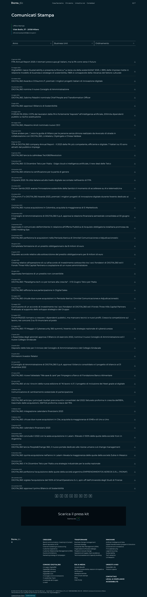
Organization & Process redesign (85, 549)
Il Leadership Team (49, 578)
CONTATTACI (111, 576)
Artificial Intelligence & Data (115, 542)
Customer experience (50, 549)
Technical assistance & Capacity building (88, 555)
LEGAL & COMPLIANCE (115, 579)
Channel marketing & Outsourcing (54, 546)
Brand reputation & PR (50, 544)
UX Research (110, 557)
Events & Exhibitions (50, 553)
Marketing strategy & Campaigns (54, 555)
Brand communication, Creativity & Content (57, 542)
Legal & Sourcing (111, 551)
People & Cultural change (83, 551)
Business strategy (80, 544)
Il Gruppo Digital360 (49, 567)
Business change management (85, 542)
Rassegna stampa (80, 573)
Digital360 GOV (48, 574)
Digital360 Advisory (49, 569)
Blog (76, 578)
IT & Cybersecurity (112, 549)
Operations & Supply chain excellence (87, 553)
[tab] (32, 43)
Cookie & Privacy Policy (18, 595)
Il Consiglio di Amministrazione (53, 576)
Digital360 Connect (49, 571)
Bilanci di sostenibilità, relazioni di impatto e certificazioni (89, 570)
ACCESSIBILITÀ (112, 582)
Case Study (78, 580)
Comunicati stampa (81, 575)
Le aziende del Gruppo (50, 580)
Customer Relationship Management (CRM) (58, 551)
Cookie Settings (30, 595)
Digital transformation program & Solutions (120, 544)
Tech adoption (111, 555)
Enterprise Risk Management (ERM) (86, 546)
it (135, 3)
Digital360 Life (111, 567)
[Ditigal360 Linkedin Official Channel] (11, 542)
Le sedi (45, 582)
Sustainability (110, 553)
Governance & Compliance (115, 546)
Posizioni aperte (111, 569)
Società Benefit (79, 567)
